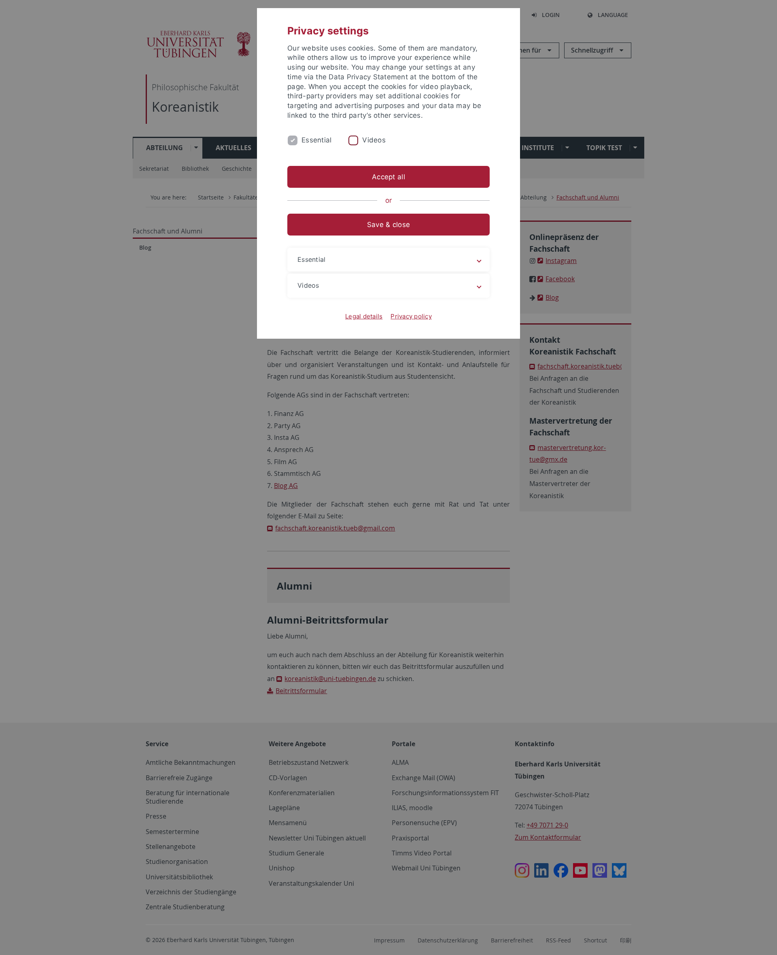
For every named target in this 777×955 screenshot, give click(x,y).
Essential (316, 140)
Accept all (388, 177)
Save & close (388, 225)
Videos (374, 140)
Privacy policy (411, 316)
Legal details (363, 316)
